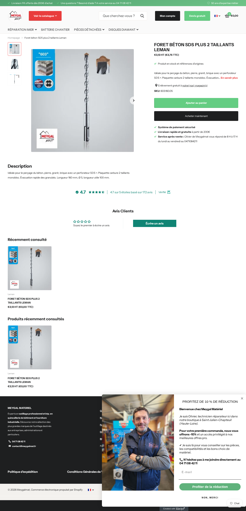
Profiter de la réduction (210, 487)
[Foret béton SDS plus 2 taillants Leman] (30, 268)
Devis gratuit (197, 16)
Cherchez (142, 15)
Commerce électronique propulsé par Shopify (56, 489)
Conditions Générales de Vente (88, 471)
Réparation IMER (21, 29)
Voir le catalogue (44, 16)
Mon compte (167, 16)
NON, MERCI (210, 497)
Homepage (14, 37)
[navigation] (14, 49)
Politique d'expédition (23, 471)
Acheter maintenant (196, 116)
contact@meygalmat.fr (24, 446)
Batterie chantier (55, 29)
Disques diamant (122, 29)
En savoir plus (229, 77)
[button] (134, 100)
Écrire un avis (155, 223)
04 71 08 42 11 (18, 441)
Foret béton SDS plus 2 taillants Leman (24, 300)
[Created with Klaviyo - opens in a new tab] (174, 509)
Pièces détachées (87, 29)
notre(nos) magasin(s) (195, 85)
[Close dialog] (242, 398)
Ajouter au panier (196, 102)
